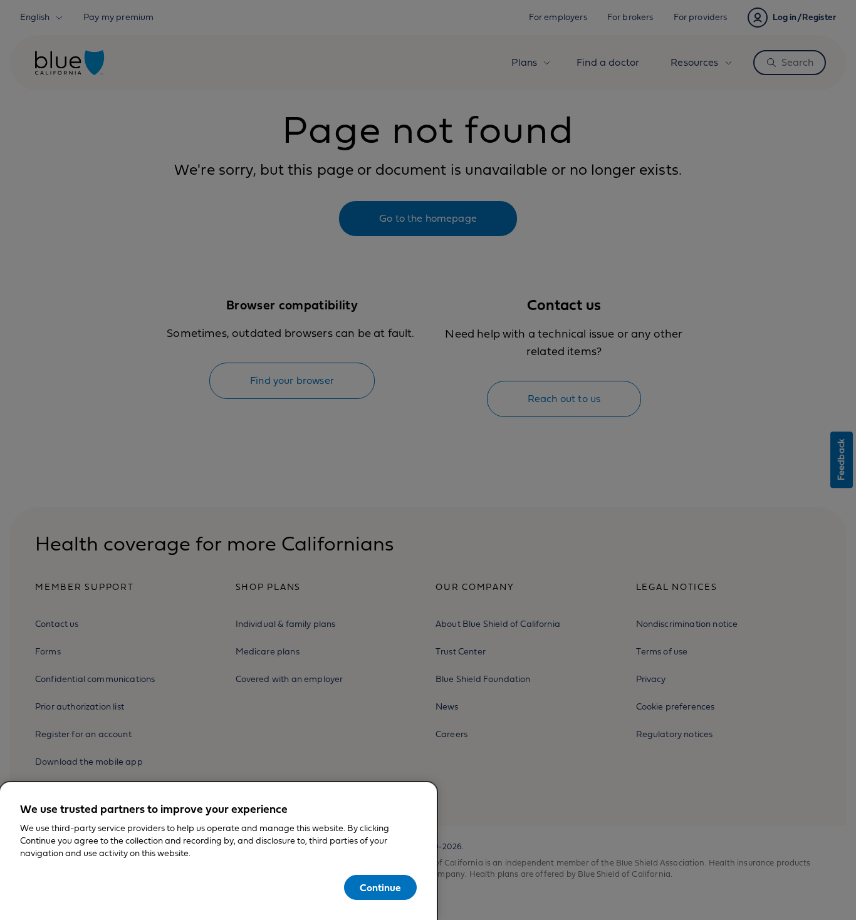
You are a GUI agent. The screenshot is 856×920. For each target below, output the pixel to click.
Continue (380, 888)
